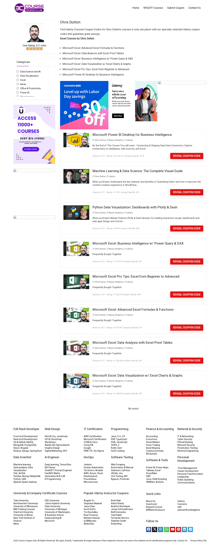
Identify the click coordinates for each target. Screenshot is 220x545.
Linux (148, 479)
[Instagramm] (160, 529)
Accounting (152, 436)
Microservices (91, 482)
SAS (24, 479)
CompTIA (88, 445)
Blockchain (151, 453)
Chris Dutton (100, 140)
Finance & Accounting (160, 429)
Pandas (17, 476)
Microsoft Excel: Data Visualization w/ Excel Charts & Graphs (137, 375)
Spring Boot (36, 451)
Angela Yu (89, 500)
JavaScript (62, 436)
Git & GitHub (19, 442)
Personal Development (186, 458)
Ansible (99, 470)
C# (123, 436)
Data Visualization (29, 76)
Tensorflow (65, 464)
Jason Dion (89, 506)
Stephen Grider (118, 521)
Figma (59, 445)
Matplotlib (35, 476)
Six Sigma (99, 451)
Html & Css (50, 436)
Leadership (183, 476)
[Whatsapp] (166, 529)
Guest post (151, 504)
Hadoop (33, 482)
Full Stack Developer (26, 429)
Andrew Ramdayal (120, 506)
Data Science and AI (30, 71)
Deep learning (52, 464)
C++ (119, 436)
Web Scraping (118, 464)
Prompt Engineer (63, 470)
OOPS (114, 445)
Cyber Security (184, 439)
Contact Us (194, 7)
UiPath (114, 473)
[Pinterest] (178, 529)
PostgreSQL (30, 445)
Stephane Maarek (93, 503)
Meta (16, 523)
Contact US (182, 541)
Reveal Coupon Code (186, 155)
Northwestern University (26, 503)
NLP (46, 467)
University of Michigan (56, 509)
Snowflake (151, 473)
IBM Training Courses (24, 509)
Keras (23, 84)
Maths (57, 473)
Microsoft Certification (95, 439)
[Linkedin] (184, 529)
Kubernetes (97, 467)
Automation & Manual (122, 467)
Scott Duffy (90, 509)
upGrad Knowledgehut (188, 510)
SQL (16, 473)
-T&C (205, 541)
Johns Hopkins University (57, 503)
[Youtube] (172, 529)
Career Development (188, 471)
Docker (87, 467)
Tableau (150, 470)
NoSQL (22, 473)
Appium (115, 479)
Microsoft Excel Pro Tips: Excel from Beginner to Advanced (135, 276)
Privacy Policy (196, 541)
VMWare (150, 482)
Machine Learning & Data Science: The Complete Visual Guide (137, 171)
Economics (151, 439)
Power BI (24, 92)
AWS (86, 473)
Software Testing (122, 457)
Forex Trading (153, 445)
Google (87, 448)
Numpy (25, 476)
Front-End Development (26, 436)
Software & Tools (157, 460)
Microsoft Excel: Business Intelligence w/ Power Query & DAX (138, 243)
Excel (23, 80)
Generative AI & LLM (55, 476)
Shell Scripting (159, 479)
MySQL (30, 442)
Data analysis (20, 467)
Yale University (21, 500)
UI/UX (48, 439)
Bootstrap (57, 439)
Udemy (130, 140)
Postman (124, 479)
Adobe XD (50, 445)
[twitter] (154, 529)
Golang (120, 451)
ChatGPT (49, 470)
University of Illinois (23, 515)
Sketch (66, 445)
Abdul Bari (89, 523)
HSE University (52, 500)
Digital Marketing (53, 451)
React (16, 448)
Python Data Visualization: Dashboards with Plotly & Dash (134, 207)
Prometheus (90, 479)
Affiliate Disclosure (155, 510)
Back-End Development (25, 439)
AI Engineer (52, 457)
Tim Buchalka (91, 512)
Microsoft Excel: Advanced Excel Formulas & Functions (133, 309)
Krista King (116, 523)
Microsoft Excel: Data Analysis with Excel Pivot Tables (132, 343)
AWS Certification (93, 436)
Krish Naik (116, 500)
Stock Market (153, 442)
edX (179, 507)
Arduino (160, 482)
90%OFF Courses (153, 7)
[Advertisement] (34, 352)
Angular (24, 448)
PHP (113, 439)
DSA (113, 442)
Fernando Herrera (120, 518)
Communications (186, 482)
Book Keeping (153, 448)
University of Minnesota (26, 506)
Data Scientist (22, 457)
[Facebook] (148, 529)
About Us (150, 501)
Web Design (52, 429)
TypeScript (121, 439)
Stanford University (23, 512)
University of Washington (57, 512)
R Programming (53, 479)
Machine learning (22, 464)
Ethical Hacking (185, 442)
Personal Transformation (190, 474)
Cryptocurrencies (154, 451)
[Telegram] (190, 529)
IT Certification (93, 429)
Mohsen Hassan (92, 518)
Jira (121, 473)
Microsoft (50, 521)
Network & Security (189, 429)
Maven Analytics (116, 140)
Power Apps (162, 467)
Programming (119, 429)
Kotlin (114, 448)
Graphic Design (52, 448)
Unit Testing (117, 476)
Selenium (116, 470)
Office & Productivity (30, 88)
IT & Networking (185, 436)
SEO (65, 451)
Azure (93, 473)
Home (135, 7)
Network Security (186, 445)
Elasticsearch (90, 476)
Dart (120, 448)
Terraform (89, 470)
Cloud (100, 473)
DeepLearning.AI (53, 518)
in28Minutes (90, 521)
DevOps (89, 457)
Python (17, 479)
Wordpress (50, 442)
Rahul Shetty (117, 503)
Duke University (52, 506)
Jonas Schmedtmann (122, 509)
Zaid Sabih (116, 515)
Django (25, 451)
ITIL (91, 451)
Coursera (182, 504)
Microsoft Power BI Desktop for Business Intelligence (132, 135)
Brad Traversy (91, 515)
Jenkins (88, 464)
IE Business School (54, 515)
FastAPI (49, 473)
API (126, 476)
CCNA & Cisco (91, 442)
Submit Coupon (175, 7)
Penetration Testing (187, 448)
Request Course (154, 507)
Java (113, 436)
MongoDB (19, 445)
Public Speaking (185, 479)
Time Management (187, 468)
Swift (113, 451)
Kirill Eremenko (118, 512)
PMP (86, 451)
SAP (148, 476)
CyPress (126, 470)
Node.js (17, 451)
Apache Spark (21, 482)
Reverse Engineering (187, 451)
